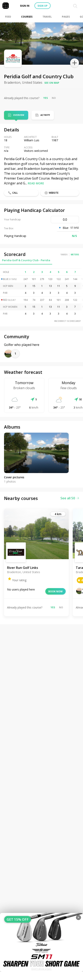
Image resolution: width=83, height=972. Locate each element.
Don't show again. (41, 969)
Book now (55, 591)
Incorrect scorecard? (67, 321)
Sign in (24, 5)
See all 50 (67, 498)
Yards (64, 254)
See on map (51, 83)
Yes (45, 98)
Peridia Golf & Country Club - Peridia (26, 260)
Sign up (42, 5)
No (54, 98)
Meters (75, 254)
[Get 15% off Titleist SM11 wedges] (41, 942)
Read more (36, 183)
